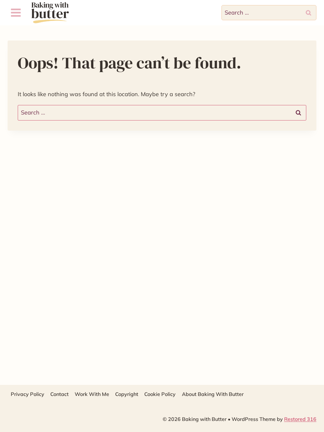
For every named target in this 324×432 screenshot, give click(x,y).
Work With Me (92, 394)
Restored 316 (300, 419)
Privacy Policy (27, 394)
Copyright (126, 394)
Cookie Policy (160, 394)
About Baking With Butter (213, 394)
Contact (59, 394)
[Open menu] (16, 12)
